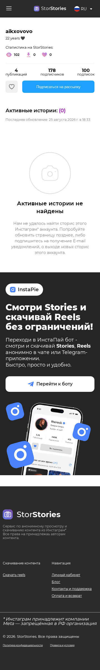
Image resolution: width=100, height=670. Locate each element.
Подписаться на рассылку (58, 87)
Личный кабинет (66, 575)
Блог (56, 582)
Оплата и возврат (67, 596)
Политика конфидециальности (23, 645)
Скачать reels (14, 575)
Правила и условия (62, 645)
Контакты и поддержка (72, 589)
